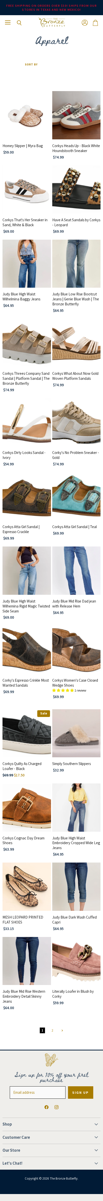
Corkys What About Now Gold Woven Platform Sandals (75, 376)
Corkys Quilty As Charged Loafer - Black (22, 766)
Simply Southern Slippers (71, 763)
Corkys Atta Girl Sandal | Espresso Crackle (21, 529)
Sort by (31, 64)
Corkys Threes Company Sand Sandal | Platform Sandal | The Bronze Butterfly (26, 378)
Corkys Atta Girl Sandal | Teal (74, 526)
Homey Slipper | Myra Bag (22, 145)
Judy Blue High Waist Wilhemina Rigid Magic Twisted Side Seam (26, 606)
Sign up (80, 1092)
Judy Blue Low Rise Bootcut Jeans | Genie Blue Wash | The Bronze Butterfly (75, 299)
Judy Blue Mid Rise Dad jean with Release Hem (74, 603)
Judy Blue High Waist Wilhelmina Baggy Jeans (21, 296)
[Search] (15, 23)
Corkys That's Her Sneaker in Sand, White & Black (25, 222)
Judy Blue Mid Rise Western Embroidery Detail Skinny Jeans (23, 996)
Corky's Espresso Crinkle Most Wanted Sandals (25, 683)
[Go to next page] (61, 1030)
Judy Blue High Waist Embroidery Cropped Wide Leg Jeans (76, 843)
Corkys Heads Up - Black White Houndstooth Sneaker (76, 148)
